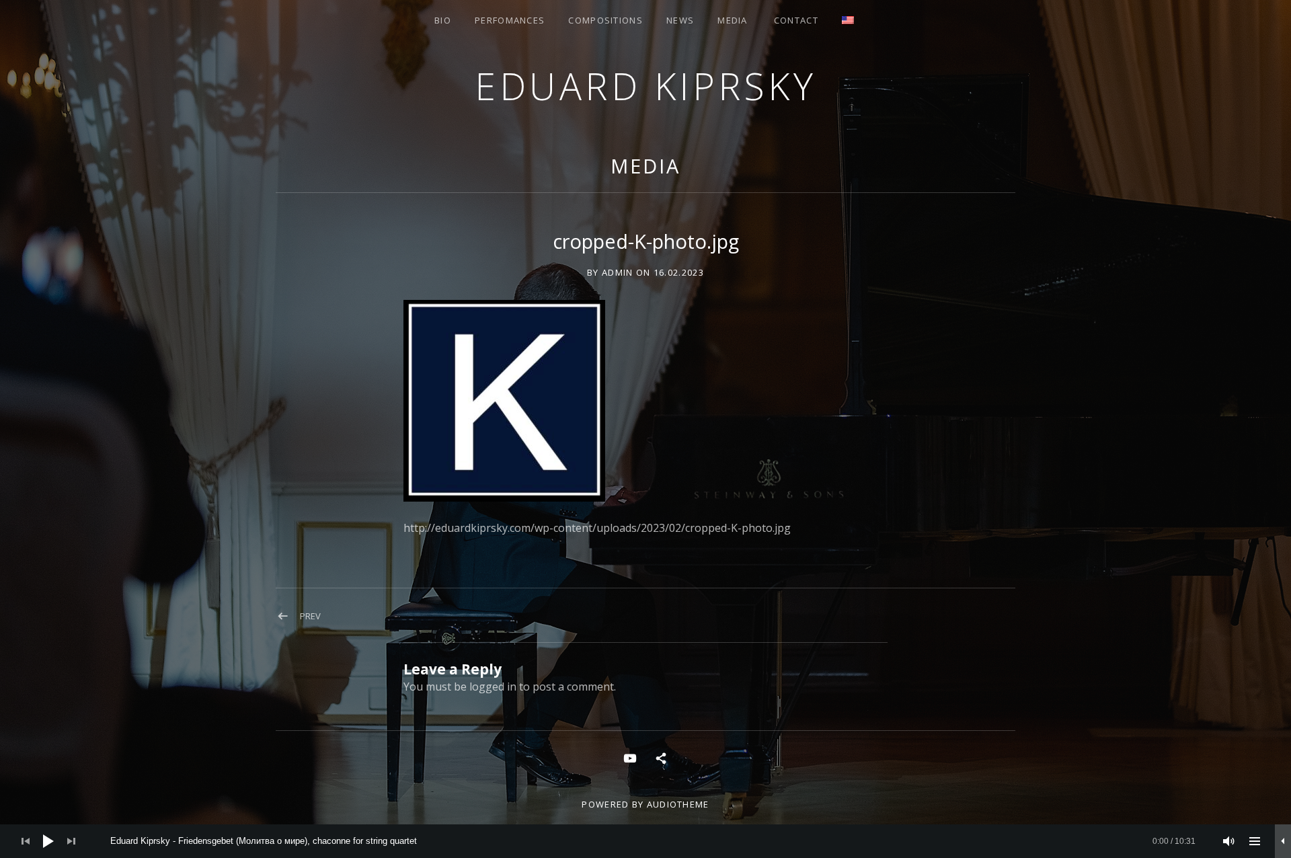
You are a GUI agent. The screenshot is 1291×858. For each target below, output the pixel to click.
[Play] (48, 841)
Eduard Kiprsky (645, 86)
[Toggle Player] (1283, 841)
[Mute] (1229, 841)
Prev (310, 616)
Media (732, 20)
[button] (504, 401)
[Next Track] (71, 841)
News (680, 20)
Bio (442, 20)
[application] (645, 841)
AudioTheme (678, 804)
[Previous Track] (25, 841)
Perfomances (510, 20)
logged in (492, 686)
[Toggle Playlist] (1254, 841)
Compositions (605, 20)
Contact (796, 20)
